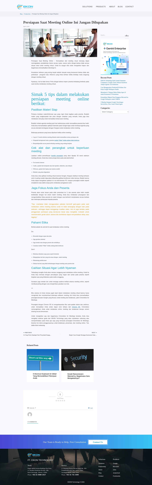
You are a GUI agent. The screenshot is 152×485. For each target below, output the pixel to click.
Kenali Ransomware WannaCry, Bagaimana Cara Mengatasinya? (78, 376)
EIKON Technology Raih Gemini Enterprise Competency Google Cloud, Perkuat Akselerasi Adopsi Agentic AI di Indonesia (114, 82)
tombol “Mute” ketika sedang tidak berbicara (66, 140)
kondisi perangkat (57, 155)
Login (91, 408)
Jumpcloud (116, 473)
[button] (88, 6)
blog (120, 7)
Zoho (114, 470)
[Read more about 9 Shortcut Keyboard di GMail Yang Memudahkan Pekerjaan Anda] (43, 359)
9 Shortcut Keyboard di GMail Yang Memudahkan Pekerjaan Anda (44, 376)
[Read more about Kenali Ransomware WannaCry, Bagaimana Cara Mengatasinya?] (77, 360)
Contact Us (98, 442)
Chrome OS (76, 307)
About (112, 7)
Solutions (87, 7)
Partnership (102, 466)
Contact (129, 7)
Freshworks (116, 476)
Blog (100, 473)
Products (101, 7)
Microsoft (116, 466)
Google (115, 463)
